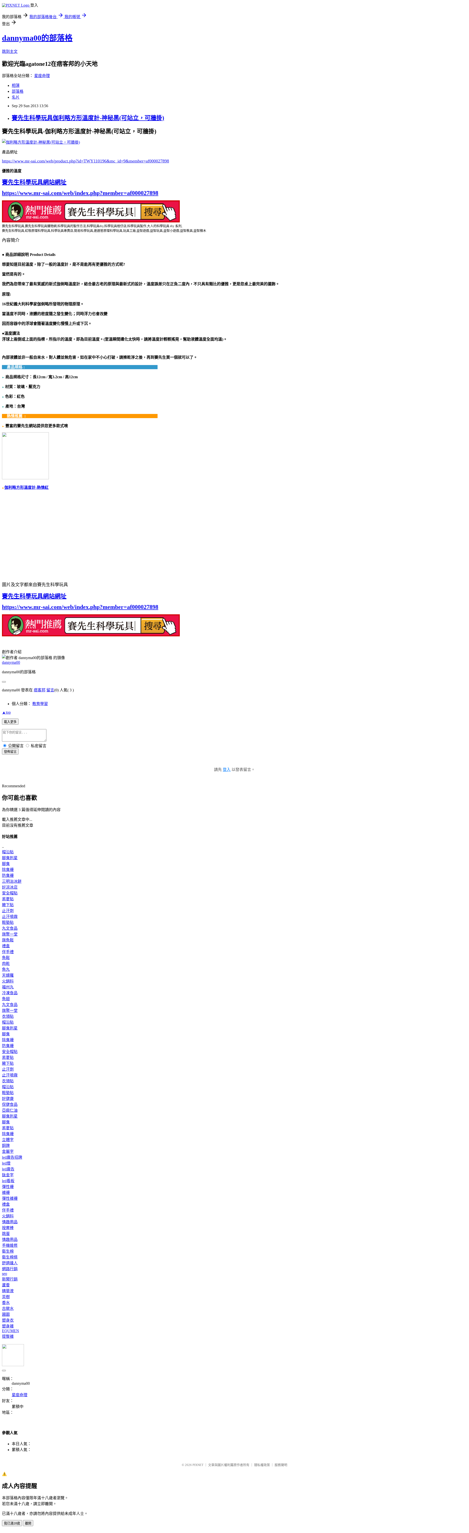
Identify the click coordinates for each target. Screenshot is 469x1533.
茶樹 (6, 1297)
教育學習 (40, 704)
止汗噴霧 (10, 917)
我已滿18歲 (12, 1523)
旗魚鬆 (8, 940)
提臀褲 (8, 1336)
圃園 (6, 1314)
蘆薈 (6, 1285)
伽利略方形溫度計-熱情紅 (26, 487)
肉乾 (6, 963)
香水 (6, 1303)
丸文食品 (10, 928)
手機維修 (10, 1245)
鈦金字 (8, 1175)
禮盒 (6, 946)
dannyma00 (11, 662)
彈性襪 (8, 1187)
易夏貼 (8, 899)
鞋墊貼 (8, 922)
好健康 (8, 1099)
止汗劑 (8, 911)
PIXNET (197, 1465)
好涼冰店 (10, 887)
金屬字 (8, 1151)
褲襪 (6, 1192)
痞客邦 (39, 690)
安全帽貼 (10, 893)
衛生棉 (8, 1251)
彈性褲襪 (10, 1198)
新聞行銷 (10, 1279)
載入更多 (10, 722)
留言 (50, 690)
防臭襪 (8, 875)
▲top (6, 712)
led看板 (8, 1181)
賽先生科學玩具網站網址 (34, 182)
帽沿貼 (8, 852)
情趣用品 (10, 1222)
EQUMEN (10, 1331)
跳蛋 (6, 1234)
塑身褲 (8, 1326)
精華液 (8, 1291)
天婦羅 (8, 975)
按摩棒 (8, 1228)
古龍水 (8, 1308)
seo (4, 1273)
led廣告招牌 (12, 1157)
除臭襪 (8, 870)
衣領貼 (8, 1016)
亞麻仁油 (10, 1110)
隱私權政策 (262, 1465)
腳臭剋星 (10, 858)
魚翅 (6, 999)
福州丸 (8, 987)
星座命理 (42, 76)
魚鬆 (6, 958)
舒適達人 (10, 1263)
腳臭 (6, 864)
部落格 (17, 91)
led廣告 (8, 1169)
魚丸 (6, 969)
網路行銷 (10, 1269)
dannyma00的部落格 (37, 38)
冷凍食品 (10, 993)
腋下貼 (8, 905)
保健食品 (10, 1104)
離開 (28, 1523)
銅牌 (6, 1146)
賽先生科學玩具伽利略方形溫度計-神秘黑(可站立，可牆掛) (88, 118)
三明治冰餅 (11, 881)
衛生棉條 (10, 1257)
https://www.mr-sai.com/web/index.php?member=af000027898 (80, 193)
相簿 (16, 85)
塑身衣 (8, 1320)
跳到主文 (10, 51)
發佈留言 (10, 752)
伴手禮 (8, 952)
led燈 (6, 1163)
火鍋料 (8, 981)
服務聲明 (281, 1465)
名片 (16, 97)
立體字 (8, 1140)
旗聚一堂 (10, 934)
